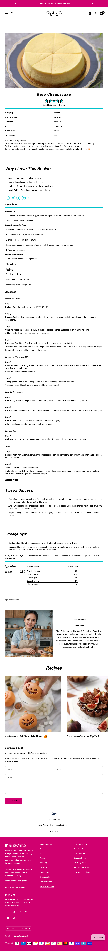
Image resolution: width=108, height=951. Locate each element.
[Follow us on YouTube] (8, 918)
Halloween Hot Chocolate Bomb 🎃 (26, 736)
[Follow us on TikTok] (14, 918)
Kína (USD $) (11, 928)
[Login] (96, 13)
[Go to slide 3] (55, 831)
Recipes (43, 853)
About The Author (47, 886)
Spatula (9, 269)
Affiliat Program (46, 882)
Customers (44, 867)
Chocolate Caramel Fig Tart (83, 736)
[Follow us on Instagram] (20, 912)
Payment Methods (81, 867)
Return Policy (79, 848)
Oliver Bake (79, 625)
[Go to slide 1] (50, 831)
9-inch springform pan (15, 274)
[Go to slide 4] (57, 831)
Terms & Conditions (82, 872)
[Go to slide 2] (52, 831)
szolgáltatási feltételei (90, 758)
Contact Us (44, 872)
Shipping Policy (80, 858)
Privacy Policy (79, 853)
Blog (41, 848)
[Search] (12, 13)
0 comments (14, 600)
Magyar (24, 928)
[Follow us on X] (14, 912)
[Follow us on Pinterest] (26, 912)
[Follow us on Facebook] (8, 912)
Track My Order (80, 863)
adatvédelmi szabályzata (62, 758)
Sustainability (45, 877)
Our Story (43, 863)
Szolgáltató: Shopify (21, 936)
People (42, 858)
